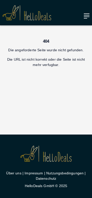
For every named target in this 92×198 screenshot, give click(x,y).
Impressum (34, 173)
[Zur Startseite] (27, 12)
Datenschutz (46, 178)
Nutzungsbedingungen (65, 173)
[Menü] (85, 16)
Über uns (13, 173)
